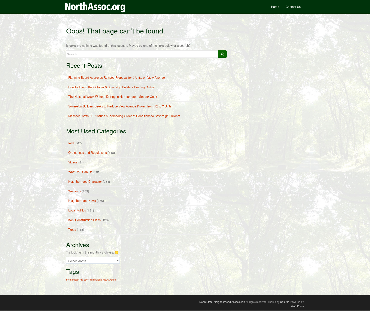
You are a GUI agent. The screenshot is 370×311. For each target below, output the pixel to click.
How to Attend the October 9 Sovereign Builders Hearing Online (111, 87)
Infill (71, 143)
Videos (73, 162)
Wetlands (74, 191)
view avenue (109, 279)
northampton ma (74, 279)
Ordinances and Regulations (87, 152)
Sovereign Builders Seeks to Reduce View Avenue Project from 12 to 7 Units (120, 106)
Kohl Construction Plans (84, 220)
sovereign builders (93, 279)
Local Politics (77, 210)
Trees (72, 229)
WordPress (297, 306)
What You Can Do (80, 172)
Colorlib (284, 301)
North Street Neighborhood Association (222, 301)
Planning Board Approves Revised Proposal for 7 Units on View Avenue (116, 77)
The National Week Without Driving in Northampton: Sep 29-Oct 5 (112, 96)
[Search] (222, 54)
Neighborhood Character (85, 181)
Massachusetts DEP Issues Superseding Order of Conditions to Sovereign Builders (124, 116)
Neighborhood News (82, 200)
